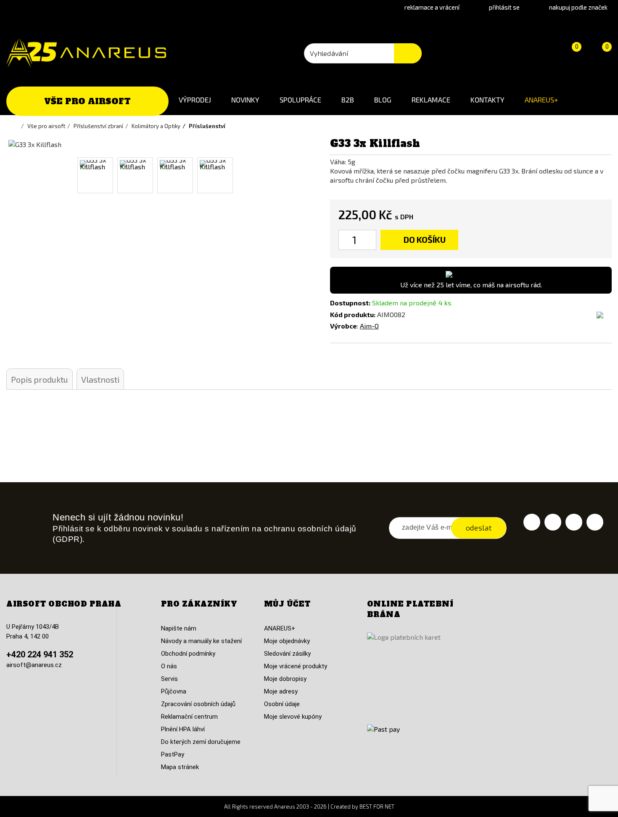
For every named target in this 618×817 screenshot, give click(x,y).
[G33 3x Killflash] (95, 175)
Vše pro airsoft (87, 101)
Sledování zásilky (287, 653)
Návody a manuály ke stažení (201, 641)
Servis (169, 679)
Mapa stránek (180, 767)
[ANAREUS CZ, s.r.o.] (86, 53)
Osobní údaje (282, 704)
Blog (382, 99)
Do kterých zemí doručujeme (200, 742)
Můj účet (287, 604)
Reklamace (431, 99)
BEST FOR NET (376, 806)
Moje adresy (281, 691)
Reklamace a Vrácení (432, 7)
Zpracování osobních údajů (198, 704)
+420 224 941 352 (39, 654)
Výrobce (343, 326)
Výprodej (195, 99)
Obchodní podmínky (188, 653)
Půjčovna (173, 691)
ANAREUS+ (541, 99)
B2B (347, 99)
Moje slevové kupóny (293, 716)
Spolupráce (300, 99)
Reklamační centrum (189, 716)
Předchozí (18, 175)
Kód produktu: (352, 314)
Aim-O (369, 326)
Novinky (245, 99)
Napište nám (178, 628)
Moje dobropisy (285, 679)
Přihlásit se (504, 7)
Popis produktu (39, 379)
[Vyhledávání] (408, 53)
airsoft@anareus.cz (34, 665)
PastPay (172, 754)
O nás (169, 666)
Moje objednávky (287, 641)
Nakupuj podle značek (578, 7)
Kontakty (487, 99)
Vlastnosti (100, 379)
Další (291, 175)
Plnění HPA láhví (183, 729)
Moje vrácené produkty (295, 666)
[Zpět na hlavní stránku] (17, 126)
